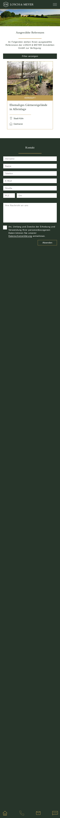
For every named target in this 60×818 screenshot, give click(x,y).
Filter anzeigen (30, 56)
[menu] (55, 4)
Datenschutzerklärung (20, 236)
